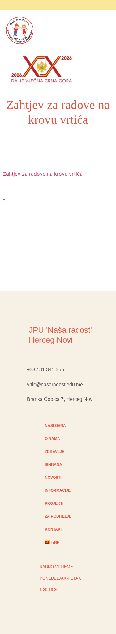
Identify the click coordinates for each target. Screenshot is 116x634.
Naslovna (55, 425)
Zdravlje (54, 451)
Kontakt (54, 529)
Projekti (54, 503)
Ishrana (53, 464)
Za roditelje (58, 516)
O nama (52, 438)
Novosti (53, 477)
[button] (88, 70)
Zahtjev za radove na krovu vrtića (43, 174)
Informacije (58, 490)
